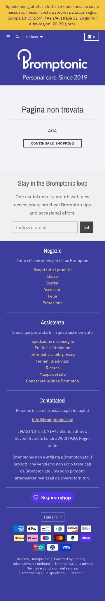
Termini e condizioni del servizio (52, 568)
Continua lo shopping (52, 143)
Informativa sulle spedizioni (44, 573)
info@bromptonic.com (52, 419)
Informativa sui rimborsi (31, 563)
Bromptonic (40, 559)
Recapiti (77, 573)
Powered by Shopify (69, 559)
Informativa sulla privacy (74, 563)
